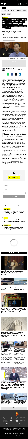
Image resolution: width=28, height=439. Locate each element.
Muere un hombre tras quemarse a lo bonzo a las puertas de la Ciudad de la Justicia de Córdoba (13, 228)
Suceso (6, 218)
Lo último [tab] (18, 206)
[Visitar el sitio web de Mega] (5, 421)
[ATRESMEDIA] (14, 414)
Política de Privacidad (16, 192)
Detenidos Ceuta (10, 0)
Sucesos (8, 14)
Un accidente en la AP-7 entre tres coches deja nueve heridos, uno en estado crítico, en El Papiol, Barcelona (13, 310)
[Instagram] (13, 68)
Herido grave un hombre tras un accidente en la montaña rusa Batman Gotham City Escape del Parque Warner (15, 212)
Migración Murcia (17, 0)
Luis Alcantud (9, 68)
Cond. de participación (11, 435)
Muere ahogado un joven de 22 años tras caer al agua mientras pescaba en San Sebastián (7, 288)
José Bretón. (16, 119)
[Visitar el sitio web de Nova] (22, 418)
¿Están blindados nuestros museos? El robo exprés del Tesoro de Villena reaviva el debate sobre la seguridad (20, 350)
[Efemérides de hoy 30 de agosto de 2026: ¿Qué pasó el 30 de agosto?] (14, 263)
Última (19, 4)
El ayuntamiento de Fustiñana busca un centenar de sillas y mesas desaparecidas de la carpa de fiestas (13, 334)
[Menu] (26, 3)
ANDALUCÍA (7, 225)
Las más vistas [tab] (6, 206)
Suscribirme (14, 196)
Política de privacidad (12, 433)
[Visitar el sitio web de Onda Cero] (17, 421)
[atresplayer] (23, 4)
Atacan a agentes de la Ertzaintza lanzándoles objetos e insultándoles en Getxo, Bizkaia (6, 350)
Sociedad (14, 253)
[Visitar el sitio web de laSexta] (11, 418)
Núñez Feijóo (4, 0)
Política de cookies (20, 433)
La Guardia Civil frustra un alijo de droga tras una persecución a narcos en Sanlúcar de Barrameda (19, 288)
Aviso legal (6, 433)
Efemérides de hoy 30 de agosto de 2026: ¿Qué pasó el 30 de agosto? (12, 272)
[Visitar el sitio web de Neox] (17, 418)
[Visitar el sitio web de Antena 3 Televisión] (5, 418)
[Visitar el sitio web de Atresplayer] (14, 424)
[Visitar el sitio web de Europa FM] (22, 421)
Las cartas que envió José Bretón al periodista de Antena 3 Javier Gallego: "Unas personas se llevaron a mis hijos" (14, 39)
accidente (7, 209)
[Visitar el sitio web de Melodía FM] (7, 424)
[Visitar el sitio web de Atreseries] (11, 421)
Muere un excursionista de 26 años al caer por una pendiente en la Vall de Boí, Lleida (14, 220)
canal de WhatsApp (16, 161)
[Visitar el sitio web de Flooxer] (21, 424)
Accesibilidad (18, 435)
